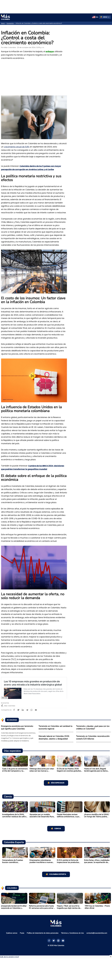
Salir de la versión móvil (9, 957)
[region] (56, 6)
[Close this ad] (110, 956)
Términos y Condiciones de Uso (72, 933)
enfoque (50, 52)
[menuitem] (95, 17)
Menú (105, 17)
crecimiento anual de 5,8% (16, 146)
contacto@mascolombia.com (96, 933)
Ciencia (57, 828)
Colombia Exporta (57, 874)
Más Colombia (10, 47)
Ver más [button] (4, 698)
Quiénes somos (11, 933)
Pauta (22, 933)
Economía (10, 23)
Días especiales (57, 783)
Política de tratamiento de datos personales (42, 933)
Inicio (3, 23)
